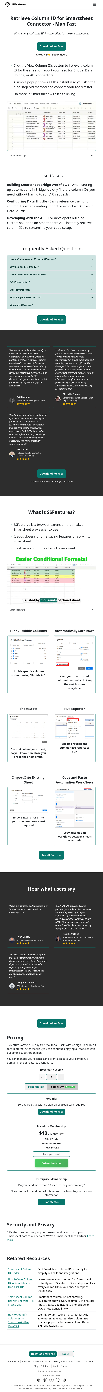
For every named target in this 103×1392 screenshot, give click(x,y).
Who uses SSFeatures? (21, 305)
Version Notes (60, 1366)
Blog (36, 1366)
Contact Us (52, 1202)
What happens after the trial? (25, 297)
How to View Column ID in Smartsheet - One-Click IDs (20, 1283)
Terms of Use (75, 1361)
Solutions (45, 1366)
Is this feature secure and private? (28, 274)
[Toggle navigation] (94, 4)
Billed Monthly (36, 1086)
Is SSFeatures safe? (20, 289)
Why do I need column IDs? (24, 266)
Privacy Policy (60, 1361)
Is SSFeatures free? (20, 282)
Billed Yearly (62, 1086)
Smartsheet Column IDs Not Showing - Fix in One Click (21, 1300)
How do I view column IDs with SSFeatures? (33, 259)
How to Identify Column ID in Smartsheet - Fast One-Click (18, 1320)
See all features (51, 855)
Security (88, 1361)
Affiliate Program (42, 1361)
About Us (26, 1361)
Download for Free (51, 46)
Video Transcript (18, 155)
